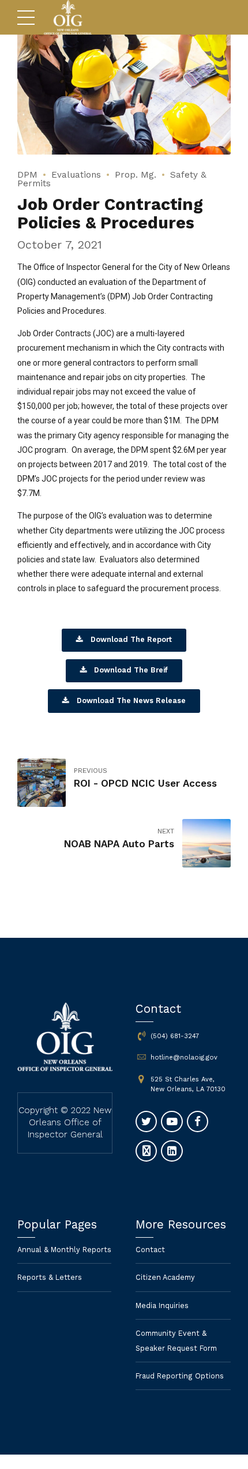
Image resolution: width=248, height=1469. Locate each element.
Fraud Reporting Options (180, 1376)
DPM (27, 175)
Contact (150, 1249)
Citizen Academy (165, 1277)
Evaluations (76, 175)
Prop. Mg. (135, 175)
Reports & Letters (49, 1277)
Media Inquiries (162, 1305)
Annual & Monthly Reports (64, 1249)
